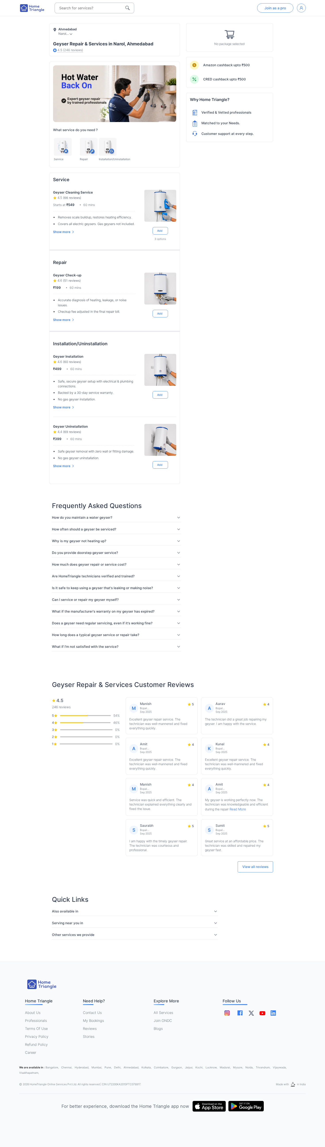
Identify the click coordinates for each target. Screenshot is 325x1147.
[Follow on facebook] (240, 1013)
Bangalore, (52, 1067)
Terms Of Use (36, 1028)
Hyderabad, (82, 1067)
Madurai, (225, 1067)
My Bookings (93, 1020)
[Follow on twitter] (251, 1013)
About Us (32, 1012)
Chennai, (67, 1067)
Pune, (108, 1067)
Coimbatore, (162, 1067)
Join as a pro (275, 8)
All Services (163, 1012)
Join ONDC (163, 1020)
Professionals (36, 1020)
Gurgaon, (177, 1067)
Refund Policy (36, 1044)
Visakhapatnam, (29, 1072)
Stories (88, 1036)
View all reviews (255, 867)
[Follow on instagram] (227, 1013)
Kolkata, (146, 1067)
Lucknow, (212, 1067)
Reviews (90, 1028)
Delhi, (118, 1067)
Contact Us (92, 1012)
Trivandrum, (263, 1067)
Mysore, (238, 1067)
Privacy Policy (36, 1036)
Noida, (249, 1067)
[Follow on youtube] (262, 1013)
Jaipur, (189, 1067)
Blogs (158, 1028)
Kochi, (199, 1067)
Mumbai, (97, 1067)
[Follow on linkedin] (273, 1013)
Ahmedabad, (132, 1067)
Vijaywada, (280, 1067)
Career (30, 1052)
